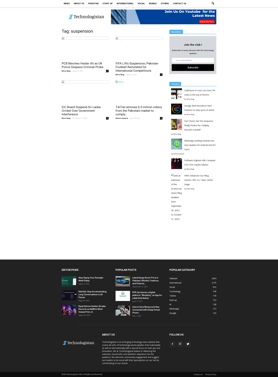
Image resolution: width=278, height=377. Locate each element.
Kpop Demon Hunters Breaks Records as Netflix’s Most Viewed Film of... (92, 309)
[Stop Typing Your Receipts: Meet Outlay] (69, 281)
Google (172, 313)
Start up (108, 3)
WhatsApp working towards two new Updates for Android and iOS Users (200, 145)
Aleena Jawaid (122, 118)
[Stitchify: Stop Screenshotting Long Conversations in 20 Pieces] (69, 295)
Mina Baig (66, 71)
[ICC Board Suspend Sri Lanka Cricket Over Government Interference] (85, 91)
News (67, 3)
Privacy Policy (210, 374)
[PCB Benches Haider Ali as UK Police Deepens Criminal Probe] (85, 48)
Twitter (172, 295)
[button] (212, 3)
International (125, 3)
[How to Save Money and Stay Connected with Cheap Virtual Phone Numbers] (123, 310)
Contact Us (179, 3)
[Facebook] (172, 344)
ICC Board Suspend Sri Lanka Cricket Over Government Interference (81, 110)
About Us (79, 3)
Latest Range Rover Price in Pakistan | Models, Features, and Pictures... (145, 281)
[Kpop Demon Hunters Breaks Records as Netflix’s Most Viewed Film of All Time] (69, 310)
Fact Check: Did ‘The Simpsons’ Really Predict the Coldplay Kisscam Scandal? (198, 125)
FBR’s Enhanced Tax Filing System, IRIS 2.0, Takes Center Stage (198, 180)
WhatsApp (174, 308)
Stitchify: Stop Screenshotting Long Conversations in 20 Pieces (92, 294)
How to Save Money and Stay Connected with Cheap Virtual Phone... (146, 310)
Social (141, 3)
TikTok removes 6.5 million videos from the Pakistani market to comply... (139, 110)
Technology (174, 291)
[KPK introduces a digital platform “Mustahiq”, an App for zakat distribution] (123, 296)
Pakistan (93, 3)
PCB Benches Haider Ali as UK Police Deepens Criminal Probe (82, 65)
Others (165, 3)
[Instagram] (180, 344)
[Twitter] (188, 344)
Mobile (153, 3)
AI (170, 304)
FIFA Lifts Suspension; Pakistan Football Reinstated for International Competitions (137, 67)
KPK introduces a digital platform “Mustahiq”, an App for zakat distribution (147, 295)
